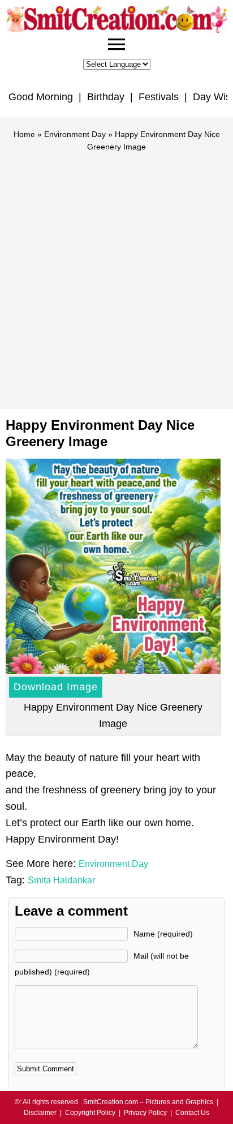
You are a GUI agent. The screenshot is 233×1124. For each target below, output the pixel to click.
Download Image (56, 687)
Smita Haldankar (61, 880)
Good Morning (40, 96)
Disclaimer (40, 1113)
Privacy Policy (145, 1113)
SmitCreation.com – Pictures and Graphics (148, 1102)
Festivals (159, 96)
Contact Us (192, 1113)
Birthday (105, 96)
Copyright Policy (90, 1113)
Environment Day (75, 134)
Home (24, 134)
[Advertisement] (116, 275)
